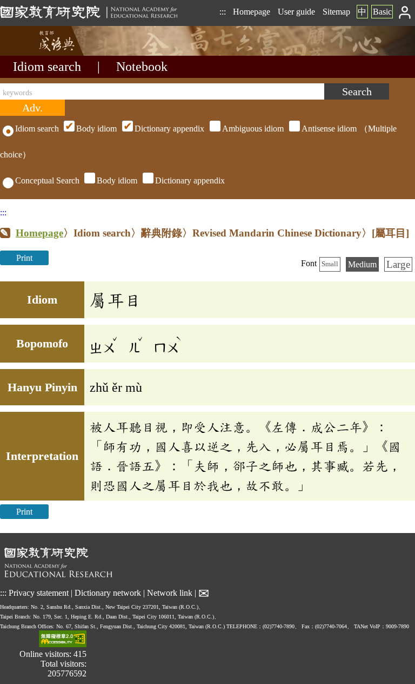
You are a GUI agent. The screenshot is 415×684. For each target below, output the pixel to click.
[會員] (405, 11)
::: (222, 11)
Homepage (251, 11)
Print (24, 257)
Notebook (142, 67)
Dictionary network (108, 592)
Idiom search (47, 67)
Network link (169, 592)
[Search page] (54, 52)
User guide (296, 11)
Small (330, 264)
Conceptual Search (47, 180)
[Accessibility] (62, 639)
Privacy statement (39, 592)
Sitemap (336, 11)
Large (398, 264)
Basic (382, 11)
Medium (362, 264)
